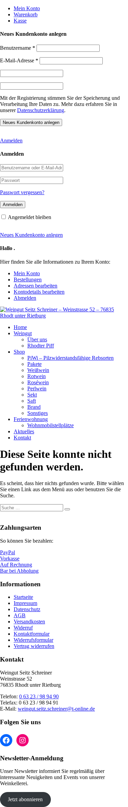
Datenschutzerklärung (40, 110)
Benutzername (17, 48)
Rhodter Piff (40, 345)
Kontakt (22, 437)
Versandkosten (29, 621)
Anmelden (11, 140)
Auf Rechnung (16, 565)
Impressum (25, 603)
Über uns (37, 339)
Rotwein (36, 376)
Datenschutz (27, 609)
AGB (20, 615)
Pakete (34, 364)
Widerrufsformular (33, 640)
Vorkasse (9, 558)
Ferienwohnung (31, 419)
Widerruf (23, 628)
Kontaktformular (31, 634)
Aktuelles (24, 431)
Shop (19, 352)
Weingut (23, 333)
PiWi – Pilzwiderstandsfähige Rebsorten (70, 358)
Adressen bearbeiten (35, 286)
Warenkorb (26, 14)
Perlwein (36, 388)
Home (20, 327)
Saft (31, 401)
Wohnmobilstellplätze (50, 425)
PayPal (7, 552)
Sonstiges (37, 413)
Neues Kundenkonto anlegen (31, 235)
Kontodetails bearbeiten (39, 292)
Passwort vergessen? (22, 192)
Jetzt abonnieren (25, 799)
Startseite (23, 597)
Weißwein (38, 370)
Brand (34, 407)
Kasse (20, 21)
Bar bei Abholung (19, 571)
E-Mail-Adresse (19, 60)
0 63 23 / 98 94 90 (39, 696)
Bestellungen (28, 279)
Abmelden (25, 298)
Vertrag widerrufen (34, 646)
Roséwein (38, 382)
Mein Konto (27, 8)
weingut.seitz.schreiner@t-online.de (56, 709)
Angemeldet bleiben (29, 217)
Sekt (32, 395)
